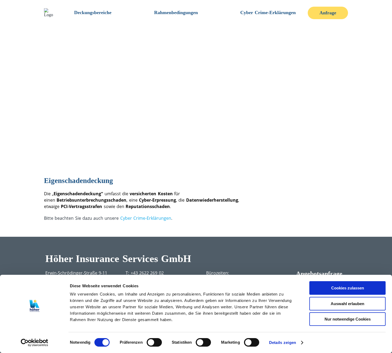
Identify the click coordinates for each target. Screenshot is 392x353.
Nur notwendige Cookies (348, 319)
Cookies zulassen (347, 288)
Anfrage (327, 12)
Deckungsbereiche (92, 12)
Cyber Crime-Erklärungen (268, 12)
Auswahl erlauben (347, 303)
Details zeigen (282, 342)
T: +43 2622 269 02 (144, 273)
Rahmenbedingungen (176, 12)
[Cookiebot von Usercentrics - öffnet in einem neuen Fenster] (34, 343)
